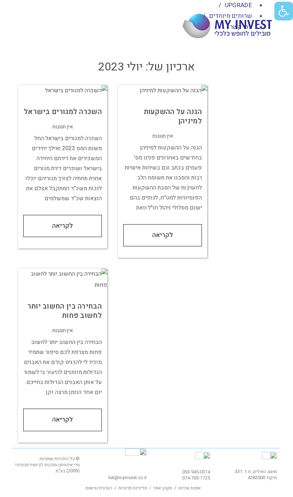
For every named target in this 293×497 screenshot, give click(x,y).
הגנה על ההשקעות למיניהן (173, 116)
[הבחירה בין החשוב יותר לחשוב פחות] (62, 279)
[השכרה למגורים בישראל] (62, 90)
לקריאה (62, 226)
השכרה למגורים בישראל (63, 112)
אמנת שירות (189, 487)
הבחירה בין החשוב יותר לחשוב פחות (65, 311)
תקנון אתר (162, 487)
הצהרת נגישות (98, 487)
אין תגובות (62, 127)
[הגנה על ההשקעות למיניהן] (162, 90)
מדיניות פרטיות (132, 487)
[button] (283, 11)
